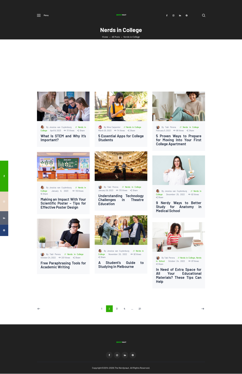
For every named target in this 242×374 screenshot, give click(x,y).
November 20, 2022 (118, 254)
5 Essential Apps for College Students (121, 138)
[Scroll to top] (234, 200)
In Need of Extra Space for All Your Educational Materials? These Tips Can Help (178, 275)
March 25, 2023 (105, 130)
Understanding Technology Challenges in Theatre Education (121, 200)
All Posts (116, 37)
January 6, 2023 (61, 191)
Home (105, 37)
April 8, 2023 (55, 130)
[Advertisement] (121, 70)
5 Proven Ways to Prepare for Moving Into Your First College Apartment (178, 140)
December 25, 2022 (176, 194)
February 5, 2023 (163, 130)
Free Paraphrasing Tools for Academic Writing (63, 265)
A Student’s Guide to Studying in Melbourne (121, 264)
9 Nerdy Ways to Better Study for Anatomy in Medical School (178, 207)
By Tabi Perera (169, 127)
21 (141, 308)
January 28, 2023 (105, 190)
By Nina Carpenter (112, 127)
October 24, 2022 (48, 257)
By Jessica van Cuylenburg (59, 127)
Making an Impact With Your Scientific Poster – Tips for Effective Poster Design (63, 203)
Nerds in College (133, 127)
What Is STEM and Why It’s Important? (63, 138)
